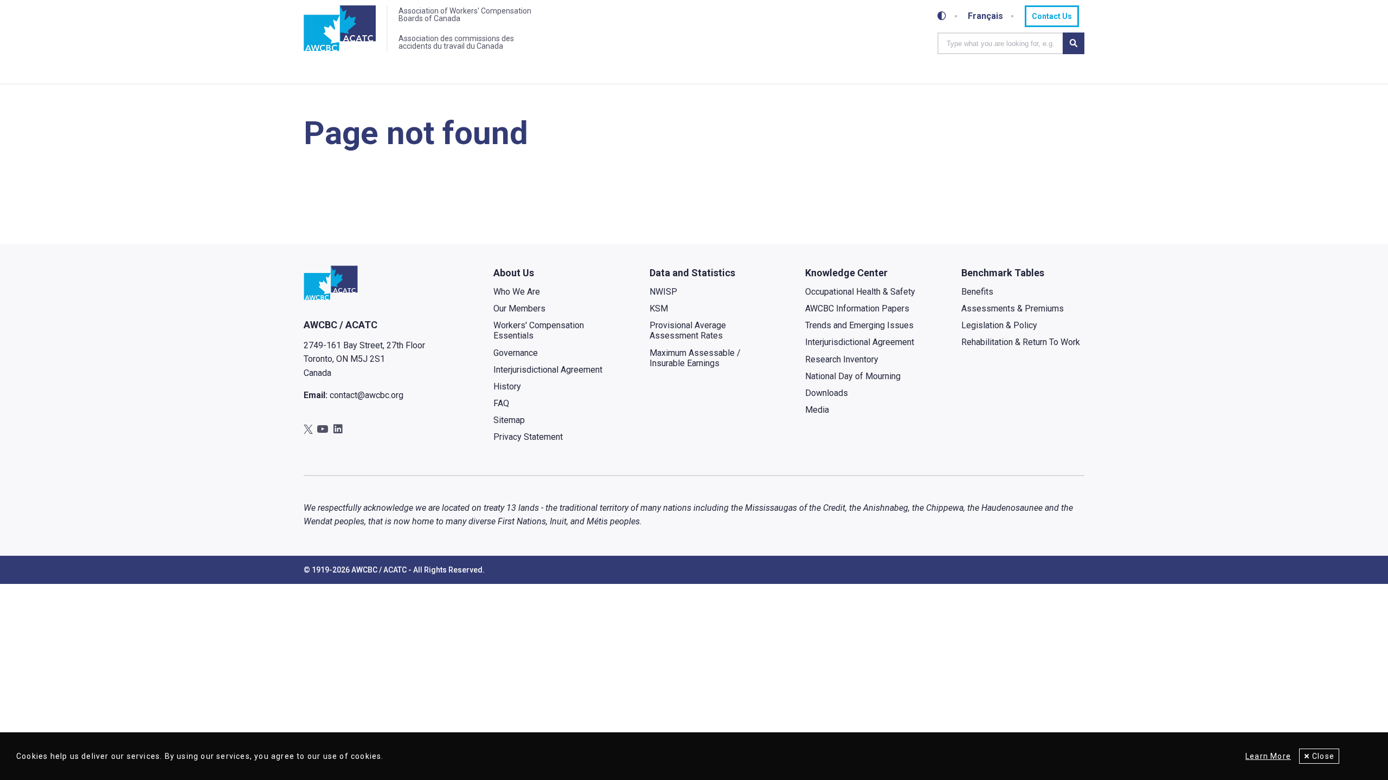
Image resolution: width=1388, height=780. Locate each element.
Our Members (519, 308)
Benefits (977, 292)
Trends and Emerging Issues (859, 325)
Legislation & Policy (999, 325)
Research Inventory (841, 359)
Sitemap (509, 420)
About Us (513, 272)
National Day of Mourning (853, 376)
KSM (659, 308)
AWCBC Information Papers (857, 308)
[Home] (340, 28)
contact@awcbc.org (366, 395)
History (507, 386)
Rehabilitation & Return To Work (1020, 342)
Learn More (1268, 756)
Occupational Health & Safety (860, 292)
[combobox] (1000, 43)
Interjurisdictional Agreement (547, 370)
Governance (515, 353)
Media (817, 410)
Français (985, 16)
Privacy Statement (528, 437)
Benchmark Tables (1002, 272)
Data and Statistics (692, 272)
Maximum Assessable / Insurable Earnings (695, 358)
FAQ (501, 403)
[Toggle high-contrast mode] (941, 16)
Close (1323, 756)
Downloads (826, 393)
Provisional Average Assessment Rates (688, 330)
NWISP (663, 292)
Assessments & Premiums (1012, 308)
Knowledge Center (846, 272)
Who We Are (516, 292)
